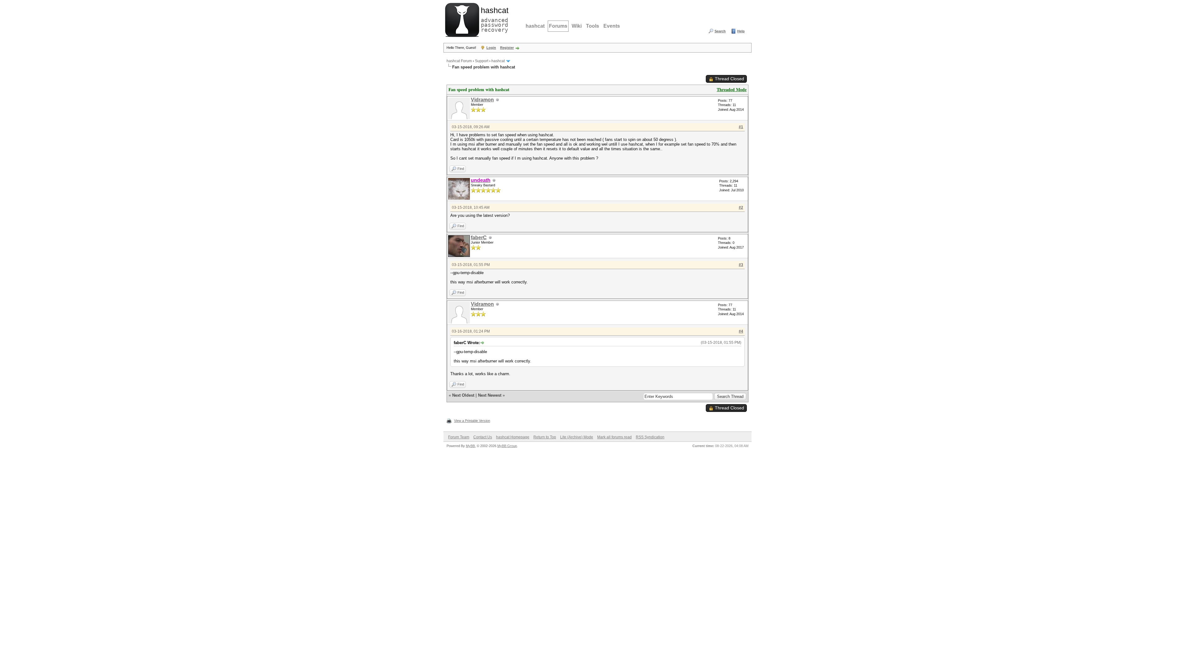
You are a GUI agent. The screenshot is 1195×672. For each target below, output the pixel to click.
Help (741, 31)
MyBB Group (507, 446)
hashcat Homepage (512, 437)
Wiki (577, 26)
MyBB (470, 446)
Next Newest (489, 395)
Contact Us (482, 437)
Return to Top (544, 437)
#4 (741, 331)
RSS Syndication (650, 437)
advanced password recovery (493, 19)
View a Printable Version (472, 420)
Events (611, 26)
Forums (558, 26)
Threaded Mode (732, 89)
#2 (741, 207)
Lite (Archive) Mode (576, 437)
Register (507, 47)
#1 (741, 127)
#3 (741, 265)
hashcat (535, 26)
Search (720, 31)
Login (491, 47)
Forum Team (458, 437)
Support (481, 61)
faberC (479, 237)
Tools (592, 26)
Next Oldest (463, 395)
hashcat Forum (459, 61)
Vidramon (482, 99)
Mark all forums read (614, 437)
